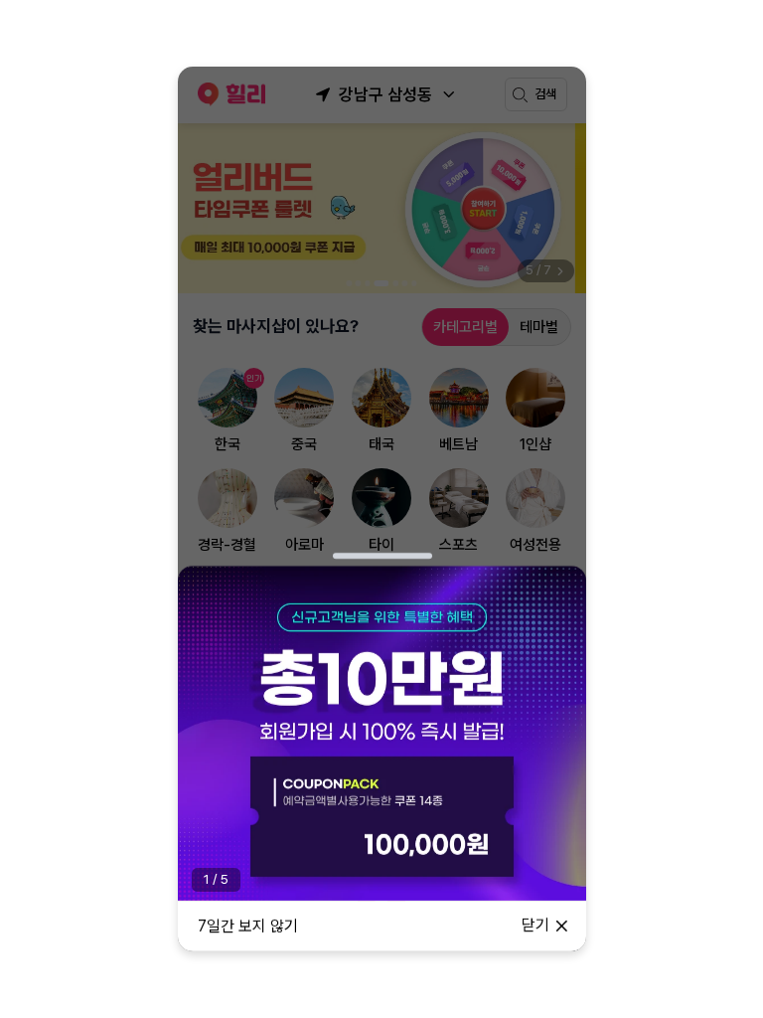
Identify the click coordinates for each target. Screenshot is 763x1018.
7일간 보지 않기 (248, 926)
